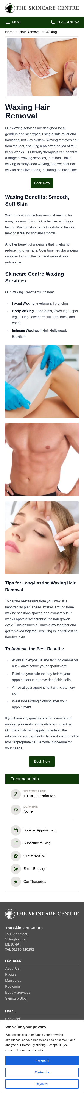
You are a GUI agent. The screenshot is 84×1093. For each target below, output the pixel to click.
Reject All (42, 1084)
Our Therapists (34, 881)
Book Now (42, 183)
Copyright (12, 1019)
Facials (10, 974)
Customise (42, 1072)
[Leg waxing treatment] (42, 381)
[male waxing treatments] (42, 459)
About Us (12, 968)
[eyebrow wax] (42, 537)
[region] (42, 1056)
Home (9, 32)
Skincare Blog (16, 998)
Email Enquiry (34, 869)
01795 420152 (34, 856)
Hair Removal (29, 32)
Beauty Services (17, 992)
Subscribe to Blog (37, 843)
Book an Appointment (39, 830)
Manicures (13, 980)
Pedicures (13, 986)
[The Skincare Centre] (42, 8)
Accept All (42, 1060)
